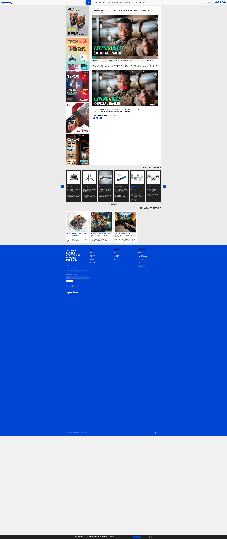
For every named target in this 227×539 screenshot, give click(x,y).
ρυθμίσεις (123, 537)
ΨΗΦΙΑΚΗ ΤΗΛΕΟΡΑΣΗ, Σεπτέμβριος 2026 (77, 233)
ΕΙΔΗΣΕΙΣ (91, 253)
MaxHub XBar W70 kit (104, 185)
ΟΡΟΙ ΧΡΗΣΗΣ (92, 263)
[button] (62, 186)
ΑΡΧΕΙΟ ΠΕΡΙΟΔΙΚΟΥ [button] (102, 2)
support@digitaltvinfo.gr (77, 271)
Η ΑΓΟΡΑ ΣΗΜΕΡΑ (117, 255)
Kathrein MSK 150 (71, 185)
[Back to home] (7, 2)
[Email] (225, 2)
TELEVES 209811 (119, 185)
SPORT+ (115, 253)
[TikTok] (218, 2)
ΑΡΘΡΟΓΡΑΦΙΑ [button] (94, 2)
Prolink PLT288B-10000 (89, 185)
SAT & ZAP (116, 256)
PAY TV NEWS (116, 259)
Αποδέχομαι (136, 537)
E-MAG (109, 2)
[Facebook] (216, 2)
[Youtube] (223, 2)
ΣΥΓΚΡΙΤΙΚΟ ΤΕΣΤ (141, 253)
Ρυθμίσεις (145, 537)
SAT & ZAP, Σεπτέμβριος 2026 (122, 233)
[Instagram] (220, 2)
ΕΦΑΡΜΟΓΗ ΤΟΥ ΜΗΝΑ (141, 265)
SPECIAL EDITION (115, 2)
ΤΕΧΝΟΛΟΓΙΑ (140, 263)
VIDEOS (121, 2)
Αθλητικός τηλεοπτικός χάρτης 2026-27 (101, 233)
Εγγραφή (69, 280)
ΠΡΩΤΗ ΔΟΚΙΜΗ (140, 261)
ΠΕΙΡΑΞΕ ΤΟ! (140, 266)
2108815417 (76, 269)
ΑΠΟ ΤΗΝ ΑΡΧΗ (140, 255)
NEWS (115, 252)
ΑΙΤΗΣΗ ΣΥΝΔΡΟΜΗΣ (133, 2)
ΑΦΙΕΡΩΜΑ (139, 252)
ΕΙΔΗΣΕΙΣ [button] (89, 2)
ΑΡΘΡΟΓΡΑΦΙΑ (92, 255)
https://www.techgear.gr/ (101, 114)
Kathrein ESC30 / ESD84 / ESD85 (153, 185)
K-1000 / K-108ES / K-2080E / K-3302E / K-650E (136, 186)
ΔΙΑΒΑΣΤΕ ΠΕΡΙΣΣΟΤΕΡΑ (113, 204)
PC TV (139, 262)
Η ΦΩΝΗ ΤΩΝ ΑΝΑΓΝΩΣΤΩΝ (142, 256)
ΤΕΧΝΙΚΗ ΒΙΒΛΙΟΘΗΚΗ (141, 258)
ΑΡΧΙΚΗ (84, 2)
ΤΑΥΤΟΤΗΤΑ (126, 2)
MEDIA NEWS (116, 258)
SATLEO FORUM (141, 2)
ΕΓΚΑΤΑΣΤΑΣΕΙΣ (140, 259)
